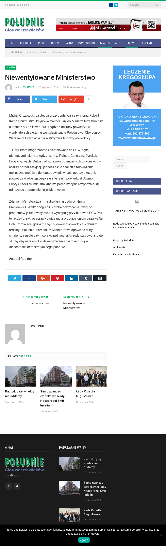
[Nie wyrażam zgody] (161, 535)
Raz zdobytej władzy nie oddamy (92, 463)
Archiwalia (119, 247)
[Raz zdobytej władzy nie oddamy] (20, 376)
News (131, 43)
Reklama (147, 43)
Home (11, 43)
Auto (69, 43)
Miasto (105, 43)
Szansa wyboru (39, 303)
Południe (28, 87)
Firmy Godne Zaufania (126, 254)
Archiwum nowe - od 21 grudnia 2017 (137, 210)
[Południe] (24, 23)
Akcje (119, 43)
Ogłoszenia (124, 181)
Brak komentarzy (76, 87)
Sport (40, 43)
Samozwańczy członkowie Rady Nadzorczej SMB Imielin (95, 488)
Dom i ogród (86, 43)
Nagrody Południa (123, 240)
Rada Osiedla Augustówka (92, 512)
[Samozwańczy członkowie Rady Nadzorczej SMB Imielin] (55, 376)
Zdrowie (55, 43)
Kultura (25, 43)
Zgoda (84, 540)
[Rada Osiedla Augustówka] (91, 376)
